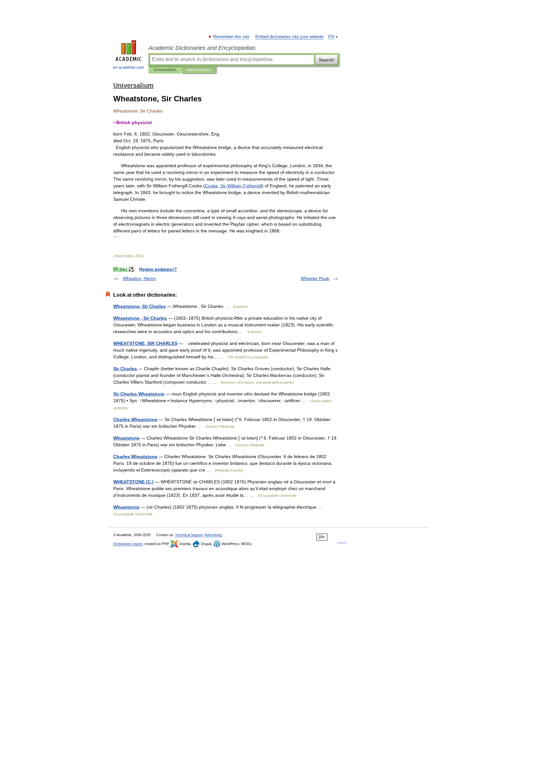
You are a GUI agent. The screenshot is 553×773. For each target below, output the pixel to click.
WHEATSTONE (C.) (133, 481)
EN (331, 37)
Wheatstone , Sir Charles (140, 318)
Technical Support (189, 535)
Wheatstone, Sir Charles (139, 306)
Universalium (164, 69)
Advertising (213, 535)
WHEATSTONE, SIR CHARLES (145, 343)
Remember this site (231, 37)
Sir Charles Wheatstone (138, 393)
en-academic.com (128, 67)
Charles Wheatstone (135, 419)
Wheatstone (126, 438)
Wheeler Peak (315, 278)
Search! (326, 59)
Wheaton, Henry (139, 278)
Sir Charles (125, 368)
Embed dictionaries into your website (289, 37)
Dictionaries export (127, 544)
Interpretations (198, 69)
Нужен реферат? (158, 269)
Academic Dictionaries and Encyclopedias (201, 48)
